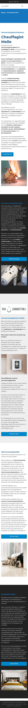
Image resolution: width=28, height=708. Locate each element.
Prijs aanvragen (14, 536)
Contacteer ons (7, 154)
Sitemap (18, 704)
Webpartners (17, 706)
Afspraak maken (14, 434)
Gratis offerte (14, 663)
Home (3, 12)
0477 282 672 (14, 1)
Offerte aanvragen (14, 259)
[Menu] (22, 6)
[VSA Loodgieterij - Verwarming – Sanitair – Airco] (10, 6)
